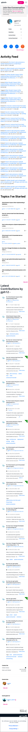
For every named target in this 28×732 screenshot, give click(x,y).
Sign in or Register (17, 11)
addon (11, 559)
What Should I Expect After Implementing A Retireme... (13, 203)
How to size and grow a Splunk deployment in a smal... (14, 225)
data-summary (13, 373)
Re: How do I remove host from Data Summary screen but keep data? (13, 106)
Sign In (20, 2)
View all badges (20, 49)
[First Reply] (17, 46)
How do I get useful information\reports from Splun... (13, 259)
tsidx (11, 375)
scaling (8, 441)
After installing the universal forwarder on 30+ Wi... (14, 270)
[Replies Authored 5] (11, 46)
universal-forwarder (11, 377)
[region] (14, 724)
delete (20, 373)
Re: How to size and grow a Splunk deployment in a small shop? (13, 62)
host (7, 375)
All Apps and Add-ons (21, 182)
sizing (12, 441)
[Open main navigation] (26, 2)
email (11, 615)
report (15, 615)
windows (19, 617)
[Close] (26, 719)
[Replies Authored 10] (5, 46)
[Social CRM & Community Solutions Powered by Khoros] (23, 710)
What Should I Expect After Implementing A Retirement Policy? (11, 83)
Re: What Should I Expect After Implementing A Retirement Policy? (12, 75)
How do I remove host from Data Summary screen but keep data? (12, 112)
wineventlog (9, 658)
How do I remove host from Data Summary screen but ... (13, 214)
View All (25, 282)
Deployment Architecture (8, 77)
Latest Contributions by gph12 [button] (12, 289)
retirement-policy (14, 334)
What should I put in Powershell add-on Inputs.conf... (12, 236)
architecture (13, 439)
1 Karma (10, 410)
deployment (20, 439)
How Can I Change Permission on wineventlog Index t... (14, 248)
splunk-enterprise (10, 336)
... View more (21, 311)
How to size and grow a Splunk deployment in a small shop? (12, 143)
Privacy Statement (13, 725)
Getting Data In (5, 217)
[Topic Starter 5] (22, 46)
